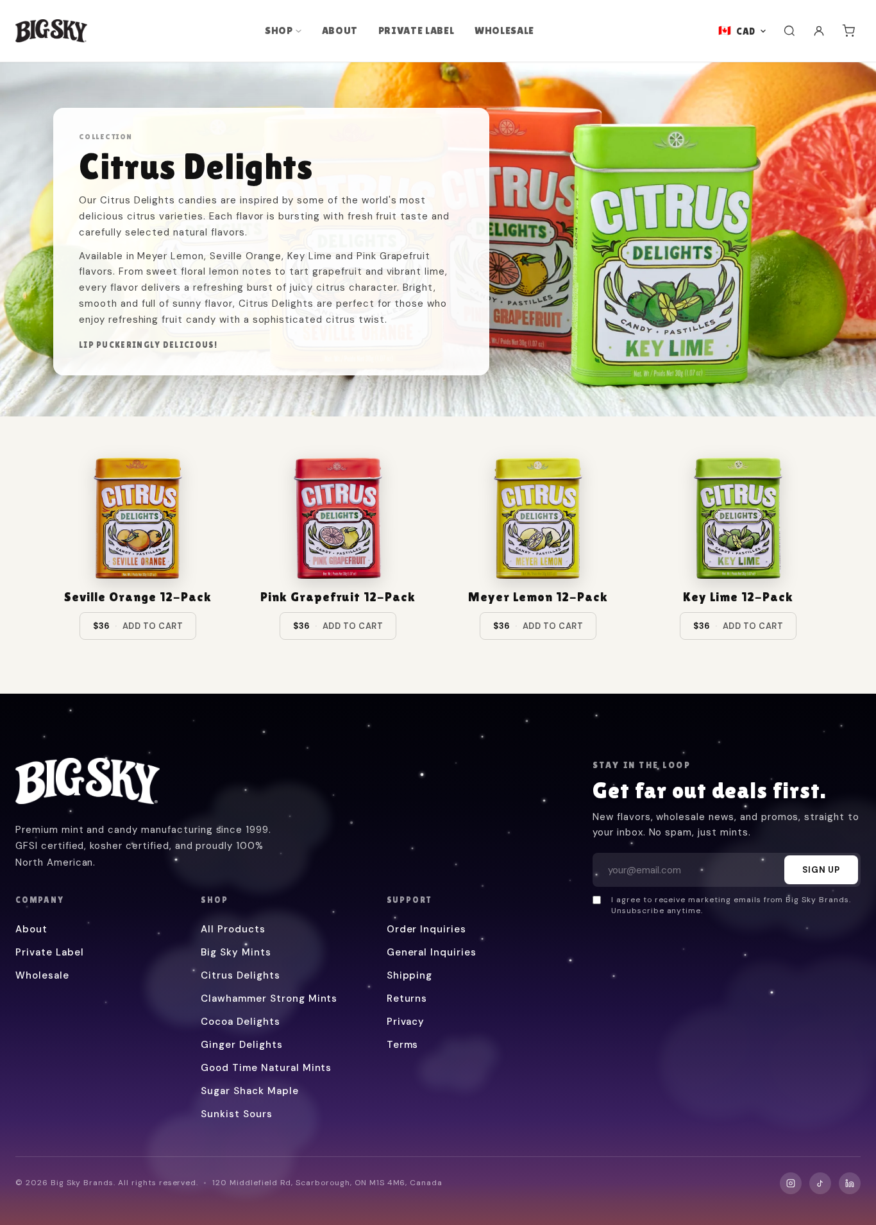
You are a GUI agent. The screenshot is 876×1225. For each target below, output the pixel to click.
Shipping (410, 975)
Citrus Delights (240, 975)
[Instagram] (791, 1183)
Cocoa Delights (240, 1021)
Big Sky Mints (236, 952)
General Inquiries (431, 952)
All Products (233, 929)
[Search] (789, 31)
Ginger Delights (241, 1044)
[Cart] (848, 31)
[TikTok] (820, 1183)
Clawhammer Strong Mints (269, 998)
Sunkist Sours (236, 1114)
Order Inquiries (426, 929)
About (340, 30)
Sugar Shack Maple (249, 1090)
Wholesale (504, 30)
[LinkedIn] (850, 1183)
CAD (745, 31)
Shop (279, 30)
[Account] (819, 31)
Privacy (406, 1021)
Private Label (416, 30)
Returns (407, 998)
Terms (403, 1044)
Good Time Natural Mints (266, 1067)
